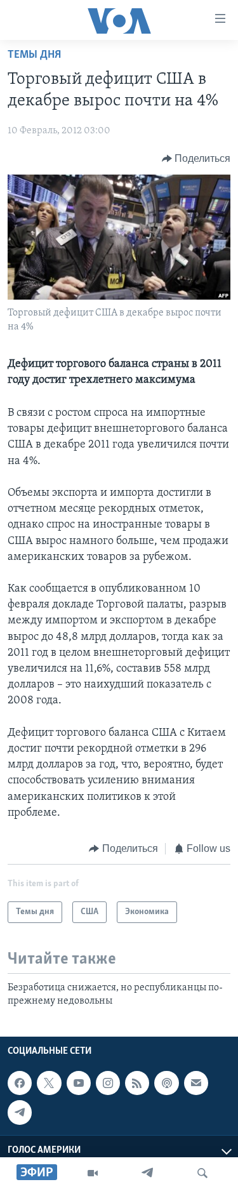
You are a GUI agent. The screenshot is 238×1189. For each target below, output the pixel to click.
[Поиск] (202, 1173)
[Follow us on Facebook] (20, 1083)
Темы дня (34, 55)
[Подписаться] (196, 1083)
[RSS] (137, 1083)
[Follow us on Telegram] (20, 1112)
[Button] (196, 158)
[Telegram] (147, 1173)
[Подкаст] (166, 1083)
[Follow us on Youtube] (79, 1083)
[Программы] (93, 1173)
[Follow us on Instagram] (108, 1083)
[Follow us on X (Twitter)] (49, 1083)
